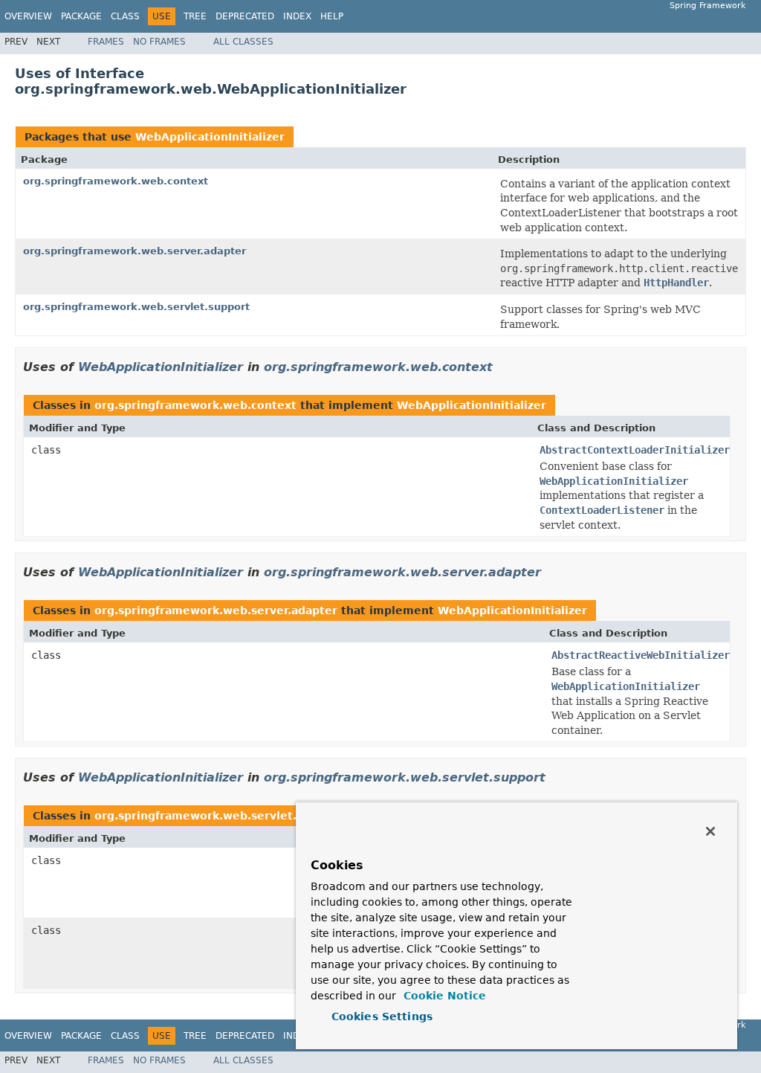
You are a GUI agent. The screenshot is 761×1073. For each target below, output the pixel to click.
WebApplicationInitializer (210, 137)
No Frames (159, 41)
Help (331, 16)
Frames (106, 41)
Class (125, 16)
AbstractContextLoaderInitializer (635, 450)
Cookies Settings (382, 1016)
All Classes (243, 41)
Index (297, 16)
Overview (28, 16)
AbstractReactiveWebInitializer (640, 655)
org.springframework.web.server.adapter (134, 251)
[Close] (710, 831)
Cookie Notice (443, 996)
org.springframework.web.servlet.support (136, 306)
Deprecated (245, 16)
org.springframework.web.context (115, 181)
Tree (195, 16)
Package (81, 16)
